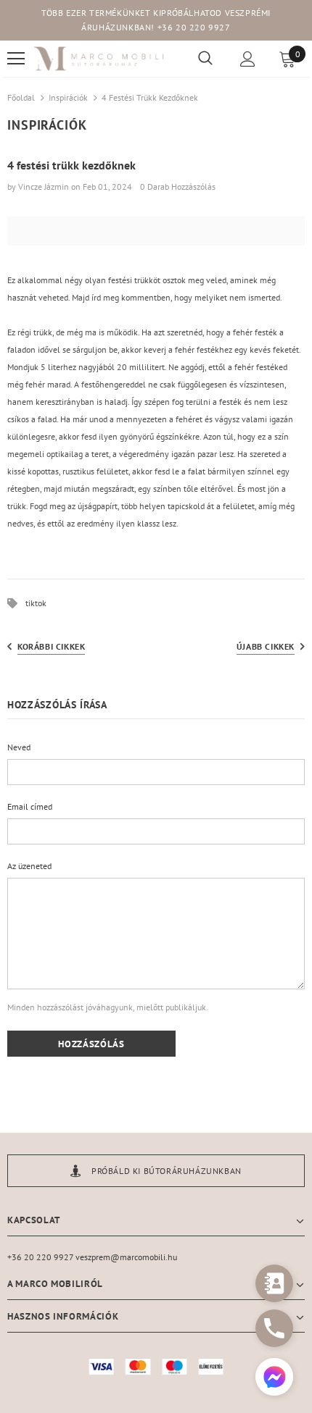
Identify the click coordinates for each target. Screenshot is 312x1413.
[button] (274, 1378)
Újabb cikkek (266, 646)
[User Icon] (247, 59)
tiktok (35, 603)
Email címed (29, 806)
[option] (156, 1170)
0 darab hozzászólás (177, 186)
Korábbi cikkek (51, 646)
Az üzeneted (29, 865)
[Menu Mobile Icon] (16, 58)
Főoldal (21, 97)
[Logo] (99, 59)
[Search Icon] (205, 58)
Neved (18, 747)
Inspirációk (68, 97)
